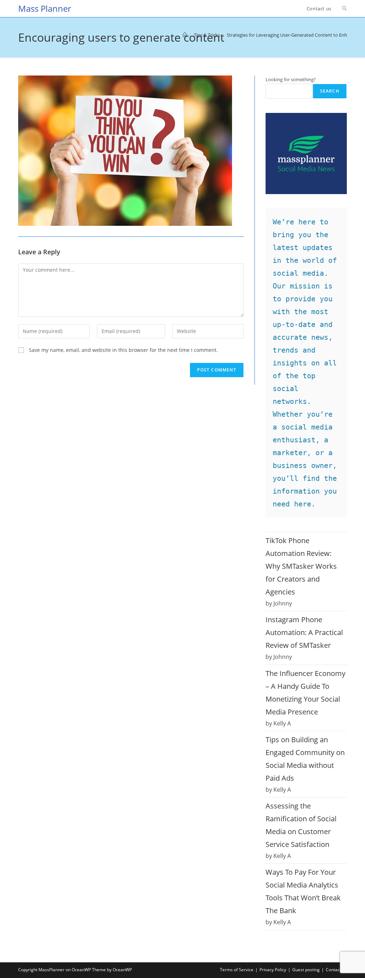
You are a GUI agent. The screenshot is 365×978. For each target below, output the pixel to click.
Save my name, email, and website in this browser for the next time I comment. (123, 350)
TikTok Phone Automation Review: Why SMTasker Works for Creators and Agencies (301, 566)
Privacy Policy (272, 970)
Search (329, 91)
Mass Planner (44, 8)
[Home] (184, 35)
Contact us (336, 970)
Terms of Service (236, 970)
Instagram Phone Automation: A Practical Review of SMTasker (304, 632)
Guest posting (306, 970)
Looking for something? (291, 79)
